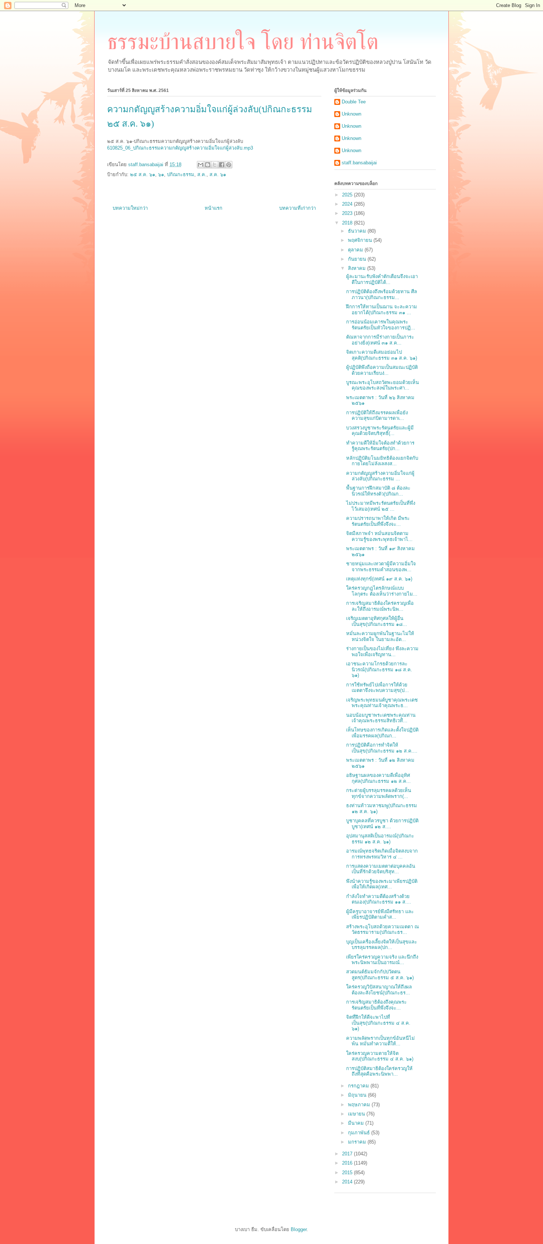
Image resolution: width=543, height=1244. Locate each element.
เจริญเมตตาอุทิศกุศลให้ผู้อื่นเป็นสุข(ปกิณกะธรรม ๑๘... (376, 621)
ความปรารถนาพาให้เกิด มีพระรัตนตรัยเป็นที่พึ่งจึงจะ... (378, 521)
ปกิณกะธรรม (180, 174)
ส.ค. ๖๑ (217, 174)
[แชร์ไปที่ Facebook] (221, 164)
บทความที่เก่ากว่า (297, 208)
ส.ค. (201, 174)
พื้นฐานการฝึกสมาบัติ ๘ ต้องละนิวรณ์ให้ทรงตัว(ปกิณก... (378, 491)
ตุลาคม (356, 250)
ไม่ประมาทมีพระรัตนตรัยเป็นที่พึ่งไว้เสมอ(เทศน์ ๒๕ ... (380, 506)
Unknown (351, 114)
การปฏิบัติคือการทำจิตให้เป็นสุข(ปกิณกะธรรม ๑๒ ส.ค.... (381, 748)
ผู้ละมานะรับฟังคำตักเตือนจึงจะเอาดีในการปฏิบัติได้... (382, 279)
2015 (348, 1172)
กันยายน (358, 259)
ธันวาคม (358, 231)
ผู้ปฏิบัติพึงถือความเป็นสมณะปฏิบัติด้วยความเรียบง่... (382, 370)
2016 (348, 1163)
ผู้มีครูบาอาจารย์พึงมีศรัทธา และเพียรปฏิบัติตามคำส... (380, 914)
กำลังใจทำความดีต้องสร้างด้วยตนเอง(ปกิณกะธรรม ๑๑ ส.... (378, 899)
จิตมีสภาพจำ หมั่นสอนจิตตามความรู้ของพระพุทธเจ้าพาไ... (379, 536)
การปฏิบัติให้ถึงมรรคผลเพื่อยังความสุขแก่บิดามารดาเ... (377, 415)
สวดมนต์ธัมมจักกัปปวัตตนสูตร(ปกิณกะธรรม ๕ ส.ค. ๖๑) (380, 974)
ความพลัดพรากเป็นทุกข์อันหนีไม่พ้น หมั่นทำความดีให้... (380, 1041)
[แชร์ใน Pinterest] (228, 164)
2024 (348, 204)
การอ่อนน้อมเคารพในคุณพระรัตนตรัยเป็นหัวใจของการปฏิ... (380, 324)
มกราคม (358, 1142)
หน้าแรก (213, 208)
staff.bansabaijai (359, 162)
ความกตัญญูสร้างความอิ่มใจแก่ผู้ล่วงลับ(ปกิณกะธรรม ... (380, 476)
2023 (348, 213)
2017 (348, 1153)
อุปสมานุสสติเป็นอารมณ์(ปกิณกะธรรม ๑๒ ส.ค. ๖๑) (380, 838)
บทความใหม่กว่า (130, 208)
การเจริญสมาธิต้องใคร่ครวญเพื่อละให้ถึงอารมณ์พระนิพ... (380, 606)
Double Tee (354, 101)
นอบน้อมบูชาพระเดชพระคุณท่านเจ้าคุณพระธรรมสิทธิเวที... (381, 718)
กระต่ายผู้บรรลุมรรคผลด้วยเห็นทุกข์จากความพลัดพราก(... (378, 793)
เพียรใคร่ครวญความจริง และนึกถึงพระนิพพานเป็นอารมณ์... (382, 960)
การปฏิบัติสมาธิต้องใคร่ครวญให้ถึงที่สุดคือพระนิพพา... (379, 1071)
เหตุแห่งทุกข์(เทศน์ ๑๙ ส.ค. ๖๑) (379, 579)
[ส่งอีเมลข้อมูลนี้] (200, 164)
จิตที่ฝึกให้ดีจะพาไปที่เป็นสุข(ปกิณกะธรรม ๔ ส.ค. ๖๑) (378, 1022)
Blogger (299, 1229)
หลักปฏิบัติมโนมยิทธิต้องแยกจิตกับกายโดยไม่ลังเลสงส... (382, 461)
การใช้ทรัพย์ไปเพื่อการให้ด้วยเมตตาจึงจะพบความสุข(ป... (377, 687)
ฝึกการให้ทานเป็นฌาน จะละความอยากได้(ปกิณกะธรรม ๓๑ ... (381, 309)
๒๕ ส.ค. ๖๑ (142, 174)
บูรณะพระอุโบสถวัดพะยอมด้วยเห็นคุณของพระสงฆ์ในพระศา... (382, 385)
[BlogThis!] (207, 164)
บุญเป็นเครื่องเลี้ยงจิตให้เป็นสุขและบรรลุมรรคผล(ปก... (381, 944)
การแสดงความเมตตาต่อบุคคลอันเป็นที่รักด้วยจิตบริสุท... (380, 869)
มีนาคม (356, 1123)
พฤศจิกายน (360, 240)
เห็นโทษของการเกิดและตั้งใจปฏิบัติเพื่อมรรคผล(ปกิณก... (382, 732)
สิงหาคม (357, 268)
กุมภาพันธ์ (359, 1132)
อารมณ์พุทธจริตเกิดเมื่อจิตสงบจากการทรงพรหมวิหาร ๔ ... (382, 854)
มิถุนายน (358, 1095)
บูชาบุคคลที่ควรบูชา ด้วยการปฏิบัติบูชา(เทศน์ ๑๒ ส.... (382, 823)
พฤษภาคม (360, 1104)
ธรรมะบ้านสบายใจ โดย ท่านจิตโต (243, 42)
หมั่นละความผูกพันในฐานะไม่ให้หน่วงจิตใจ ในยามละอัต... (380, 636)
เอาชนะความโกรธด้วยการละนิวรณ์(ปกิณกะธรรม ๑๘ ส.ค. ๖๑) (379, 669)
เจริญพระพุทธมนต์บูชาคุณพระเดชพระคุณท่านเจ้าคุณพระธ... (382, 703)
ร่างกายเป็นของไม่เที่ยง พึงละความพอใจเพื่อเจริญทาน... (382, 651)
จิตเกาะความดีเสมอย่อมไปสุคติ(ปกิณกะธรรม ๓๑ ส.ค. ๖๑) (381, 355)
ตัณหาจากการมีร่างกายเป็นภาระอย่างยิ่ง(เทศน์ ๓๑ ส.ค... (380, 340)
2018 (348, 223)
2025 (348, 195)
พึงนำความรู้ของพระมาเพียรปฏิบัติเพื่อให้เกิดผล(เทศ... (381, 884)
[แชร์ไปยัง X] (214, 164)
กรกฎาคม (359, 1086)
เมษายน (357, 1114)
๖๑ (161, 174)
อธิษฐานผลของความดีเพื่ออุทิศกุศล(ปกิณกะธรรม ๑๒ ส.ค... (378, 778)
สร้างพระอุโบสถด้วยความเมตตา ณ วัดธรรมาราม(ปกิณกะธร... (382, 929)
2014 (348, 1182)
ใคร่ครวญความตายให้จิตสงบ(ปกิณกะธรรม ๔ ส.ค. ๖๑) (379, 1056)
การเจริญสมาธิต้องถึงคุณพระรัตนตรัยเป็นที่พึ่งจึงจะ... (376, 1005)
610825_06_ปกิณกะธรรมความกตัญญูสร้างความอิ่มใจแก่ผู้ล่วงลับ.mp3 (180, 148)
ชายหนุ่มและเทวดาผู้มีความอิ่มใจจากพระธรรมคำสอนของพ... (381, 566)
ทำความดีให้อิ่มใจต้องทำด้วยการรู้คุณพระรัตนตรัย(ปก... (380, 446)
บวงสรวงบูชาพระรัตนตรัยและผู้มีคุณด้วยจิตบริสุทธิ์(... (380, 430)
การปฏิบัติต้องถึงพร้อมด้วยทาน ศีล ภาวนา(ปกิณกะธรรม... (381, 294)
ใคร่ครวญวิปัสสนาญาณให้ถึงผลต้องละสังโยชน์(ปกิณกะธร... (379, 989)
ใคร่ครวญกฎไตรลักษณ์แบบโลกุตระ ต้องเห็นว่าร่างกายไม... (381, 591)
